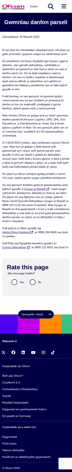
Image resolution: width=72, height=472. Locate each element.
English (34, 6)
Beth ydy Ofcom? (12, 375)
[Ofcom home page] (13, 6)
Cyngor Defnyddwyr (14, 247)
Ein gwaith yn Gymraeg (16, 415)
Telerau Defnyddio (13, 450)
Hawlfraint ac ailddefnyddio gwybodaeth (26, 456)
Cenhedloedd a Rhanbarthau (20, 389)
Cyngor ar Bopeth (35, 188)
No (39, 282)
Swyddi (6, 395)
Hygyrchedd (9, 436)
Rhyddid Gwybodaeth (15, 402)
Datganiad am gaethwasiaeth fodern (24, 409)
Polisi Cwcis (9, 443)
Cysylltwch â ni (11, 382)
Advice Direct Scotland (16, 232)
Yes (22, 282)
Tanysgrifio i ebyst (32, 314)
